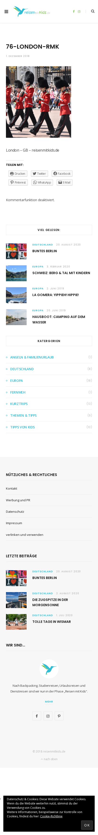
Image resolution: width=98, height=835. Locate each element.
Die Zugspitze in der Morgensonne (50, 602)
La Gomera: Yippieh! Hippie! (55, 294)
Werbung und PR (18, 500)
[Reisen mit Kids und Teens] (32, 11)
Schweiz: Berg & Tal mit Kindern (61, 273)
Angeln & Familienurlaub (32, 357)
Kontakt (11, 488)
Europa (38, 266)
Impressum (14, 523)
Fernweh (17, 392)
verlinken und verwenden (24, 535)
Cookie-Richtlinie (51, 816)
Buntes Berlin (44, 251)
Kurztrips (19, 403)
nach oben (50, 759)
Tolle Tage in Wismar (51, 621)
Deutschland (42, 244)
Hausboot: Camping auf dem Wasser (58, 319)
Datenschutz (15, 511)
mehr (49, 701)
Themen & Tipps (23, 415)
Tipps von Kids (22, 427)
